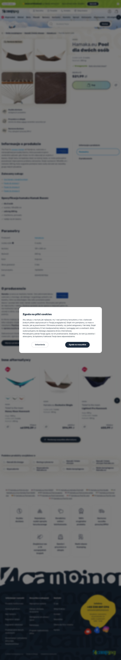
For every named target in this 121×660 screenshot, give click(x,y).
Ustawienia (40, 345)
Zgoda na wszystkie (77, 345)
